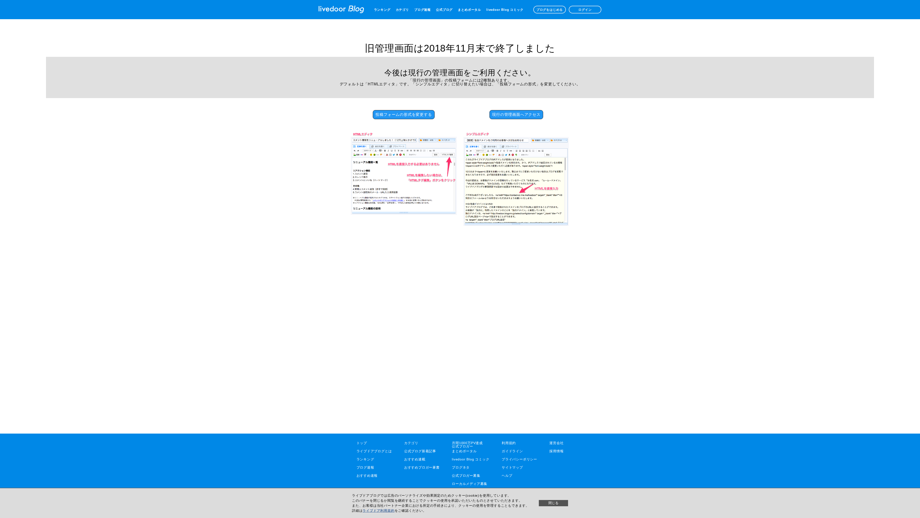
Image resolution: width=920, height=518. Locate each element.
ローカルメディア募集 (469, 483)
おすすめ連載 (415, 459)
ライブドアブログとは (374, 451)
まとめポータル (469, 9)
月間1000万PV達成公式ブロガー (467, 444)
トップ (361, 443)
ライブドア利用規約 (378, 510)
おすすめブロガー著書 (422, 467)
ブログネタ (461, 467)
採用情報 (556, 451)
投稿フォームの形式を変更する (403, 114)
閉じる (553, 503)
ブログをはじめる (549, 10)
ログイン (585, 10)
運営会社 (556, 443)
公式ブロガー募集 (466, 475)
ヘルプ (507, 475)
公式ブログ (444, 9)
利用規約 (509, 443)
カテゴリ (402, 9)
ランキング (382, 9)
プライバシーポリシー (519, 459)
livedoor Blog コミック (504, 9)
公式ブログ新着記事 (420, 451)
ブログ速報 (422, 9)
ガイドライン (512, 451)
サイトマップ (512, 467)
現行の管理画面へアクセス (516, 114)
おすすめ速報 (367, 475)
